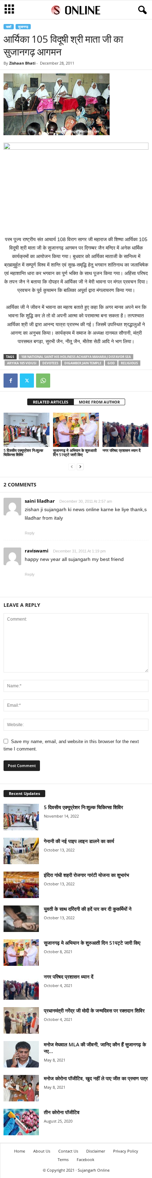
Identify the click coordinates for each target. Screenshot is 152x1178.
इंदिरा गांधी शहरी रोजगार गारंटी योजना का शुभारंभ (86, 875)
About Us (41, 1151)
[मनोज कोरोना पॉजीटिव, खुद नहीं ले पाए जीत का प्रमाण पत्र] (21, 1088)
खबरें (8, 26)
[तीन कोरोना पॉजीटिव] (21, 1122)
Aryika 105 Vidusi (21, 363)
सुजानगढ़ (23, 26)
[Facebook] (11, 380)
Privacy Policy (125, 1151)
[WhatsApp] (43, 380)
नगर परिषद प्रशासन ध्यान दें (122, 450)
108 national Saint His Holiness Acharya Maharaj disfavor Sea (76, 356)
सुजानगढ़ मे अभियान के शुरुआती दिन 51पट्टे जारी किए (75, 452)
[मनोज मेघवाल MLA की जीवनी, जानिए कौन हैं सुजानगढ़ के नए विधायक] (21, 1054)
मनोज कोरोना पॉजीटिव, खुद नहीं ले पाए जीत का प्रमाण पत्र (96, 1078)
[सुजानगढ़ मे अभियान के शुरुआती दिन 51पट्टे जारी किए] (76, 430)
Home (19, 1151)
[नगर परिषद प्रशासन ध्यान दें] (125, 430)
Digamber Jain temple (82, 363)
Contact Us (68, 1151)
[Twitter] (27, 380)
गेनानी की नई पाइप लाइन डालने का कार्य (79, 841)
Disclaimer (95, 1151)
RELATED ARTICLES (50, 402)
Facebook (85, 1159)
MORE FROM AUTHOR (99, 402)
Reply (30, 533)
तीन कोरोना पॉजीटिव (62, 1112)
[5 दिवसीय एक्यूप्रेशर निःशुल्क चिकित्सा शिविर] (26, 430)
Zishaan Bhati (22, 63)
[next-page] (80, 466)
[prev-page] (71, 466)
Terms (63, 1159)
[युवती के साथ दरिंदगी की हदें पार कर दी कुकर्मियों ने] (21, 918)
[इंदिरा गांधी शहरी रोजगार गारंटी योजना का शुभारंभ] (21, 885)
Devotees (50, 363)
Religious (129, 363)
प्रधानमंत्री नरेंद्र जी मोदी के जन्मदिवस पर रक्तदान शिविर (94, 1010)
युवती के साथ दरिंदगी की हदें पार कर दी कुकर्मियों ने (87, 908)
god (111, 363)
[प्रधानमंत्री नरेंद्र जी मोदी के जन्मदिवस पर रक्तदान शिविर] (21, 1020)
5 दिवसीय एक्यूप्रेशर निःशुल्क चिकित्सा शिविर (23, 452)
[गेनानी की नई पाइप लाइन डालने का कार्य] (21, 851)
